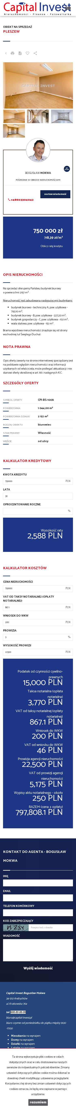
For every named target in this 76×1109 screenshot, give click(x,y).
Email (7, 891)
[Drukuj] (13, 53)
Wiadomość (11, 936)
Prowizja (9, 631)
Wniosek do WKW (15, 616)
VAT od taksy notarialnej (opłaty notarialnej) (28, 599)
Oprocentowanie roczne (22, 505)
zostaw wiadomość (55, 194)
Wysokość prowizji (17, 646)
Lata (6, 490)
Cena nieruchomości (18, 582)
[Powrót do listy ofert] (6, 53)
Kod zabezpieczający (18, 921)
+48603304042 (21, 200)
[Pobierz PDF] (20, 53)
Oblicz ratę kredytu (52, 246)
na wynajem (26, 1036)
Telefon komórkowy (18, 906)
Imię (5, 876)
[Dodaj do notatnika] (28, 53)
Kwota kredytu (15, 475)
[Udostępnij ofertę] (35, 53)
